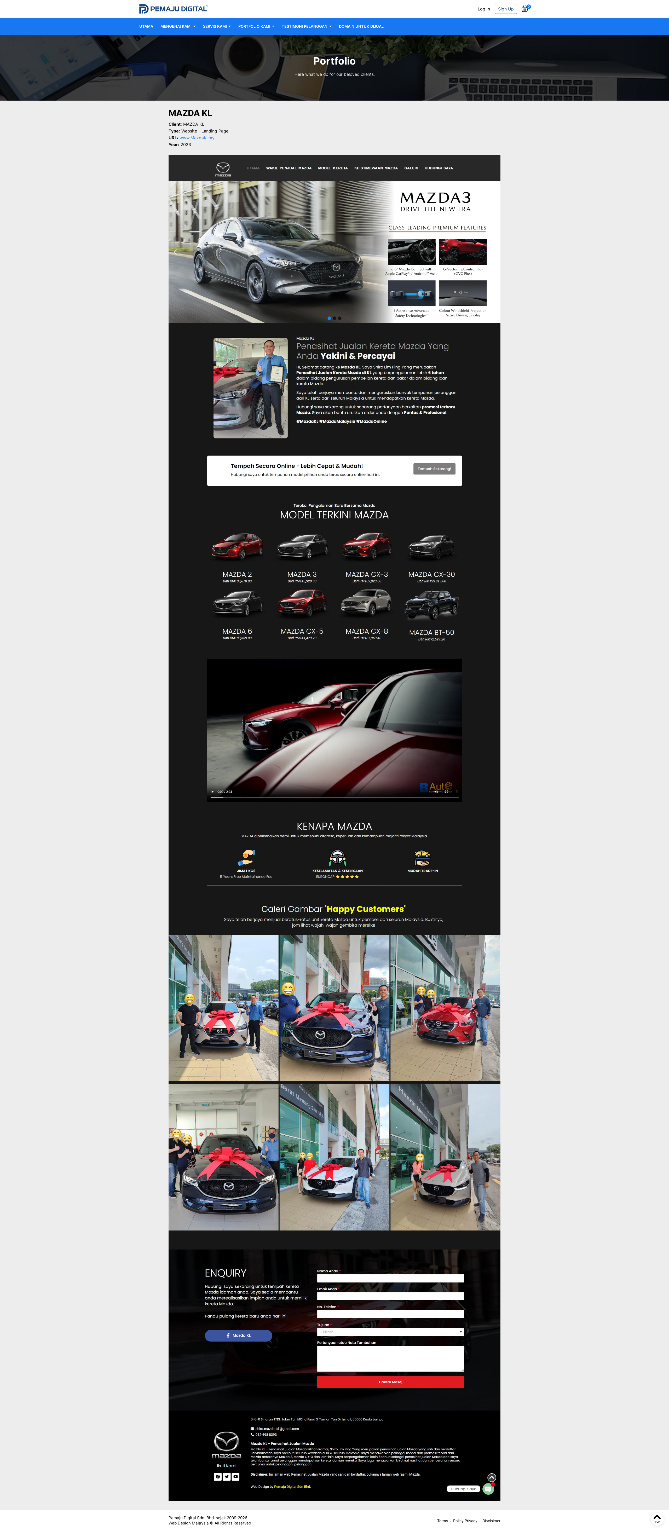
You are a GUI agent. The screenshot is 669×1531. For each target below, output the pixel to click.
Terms (442, 1520)
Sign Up (506, 8)
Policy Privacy (465, 1520)
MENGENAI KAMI (176, 26)
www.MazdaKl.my (197, 137)
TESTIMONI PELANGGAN (304, 26)
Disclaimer (491, 1520)
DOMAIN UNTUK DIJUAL (361, 26)
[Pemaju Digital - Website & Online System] (173, 9)
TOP (657, 1521)
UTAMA (146, 26)
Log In (484, 8)
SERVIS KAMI (215, 26)
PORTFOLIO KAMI (254, 26)
